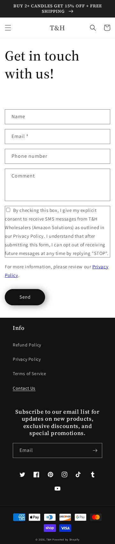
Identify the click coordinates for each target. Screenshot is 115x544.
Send (25, 297)
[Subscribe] (95, 450)
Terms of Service (29, 373)
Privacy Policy (27, 359)
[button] (8, 28)
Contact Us (24, 388)
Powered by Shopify (66, 539)
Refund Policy (27, 345)
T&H (48, 539)
